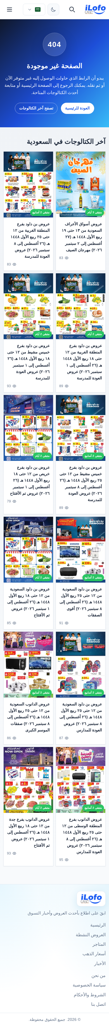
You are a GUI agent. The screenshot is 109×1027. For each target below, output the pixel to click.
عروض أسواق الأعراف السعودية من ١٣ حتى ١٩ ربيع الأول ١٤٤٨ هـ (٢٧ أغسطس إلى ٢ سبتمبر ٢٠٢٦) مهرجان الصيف (82, 237)
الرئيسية (98, 925)
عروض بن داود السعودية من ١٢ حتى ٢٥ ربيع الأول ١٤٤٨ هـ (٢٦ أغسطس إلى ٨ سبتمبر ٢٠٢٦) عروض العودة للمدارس (81, 717)
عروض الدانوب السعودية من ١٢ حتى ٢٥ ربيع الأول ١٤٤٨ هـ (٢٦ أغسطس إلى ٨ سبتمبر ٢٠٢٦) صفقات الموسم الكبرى (28, 717)
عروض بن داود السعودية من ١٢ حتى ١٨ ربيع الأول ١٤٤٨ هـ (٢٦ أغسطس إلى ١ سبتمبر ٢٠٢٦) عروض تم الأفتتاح (28, 602)
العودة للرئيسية (77, 108)
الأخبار (100, 963)
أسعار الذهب (94, 953)
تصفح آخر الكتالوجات (36, 108)
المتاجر (99, 944)
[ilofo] (95, 9)
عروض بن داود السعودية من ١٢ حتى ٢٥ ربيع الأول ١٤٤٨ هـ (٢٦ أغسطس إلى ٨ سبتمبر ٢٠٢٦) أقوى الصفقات (81, 602)
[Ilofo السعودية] (91, 898)
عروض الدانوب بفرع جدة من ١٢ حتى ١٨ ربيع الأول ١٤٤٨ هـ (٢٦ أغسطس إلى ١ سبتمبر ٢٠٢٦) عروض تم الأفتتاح (28, 832)
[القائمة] (9, 9)
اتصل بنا (98, 1004)
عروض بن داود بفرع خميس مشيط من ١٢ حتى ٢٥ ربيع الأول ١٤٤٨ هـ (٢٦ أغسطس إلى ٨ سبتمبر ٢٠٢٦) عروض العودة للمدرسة (81, 483)
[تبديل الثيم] (53, 9)
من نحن (98, 975)
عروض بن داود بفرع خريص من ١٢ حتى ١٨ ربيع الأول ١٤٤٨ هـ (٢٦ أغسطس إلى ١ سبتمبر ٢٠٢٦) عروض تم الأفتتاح (30, 480)
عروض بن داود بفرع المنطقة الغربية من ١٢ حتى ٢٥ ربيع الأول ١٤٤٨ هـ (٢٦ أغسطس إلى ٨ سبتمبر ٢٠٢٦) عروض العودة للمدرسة (30, 240)
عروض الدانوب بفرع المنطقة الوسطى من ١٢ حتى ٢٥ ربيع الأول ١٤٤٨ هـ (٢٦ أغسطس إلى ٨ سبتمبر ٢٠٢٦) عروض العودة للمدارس (82, 835)
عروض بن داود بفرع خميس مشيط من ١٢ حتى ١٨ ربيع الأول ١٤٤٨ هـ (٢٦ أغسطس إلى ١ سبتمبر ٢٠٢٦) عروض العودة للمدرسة (28, 361)
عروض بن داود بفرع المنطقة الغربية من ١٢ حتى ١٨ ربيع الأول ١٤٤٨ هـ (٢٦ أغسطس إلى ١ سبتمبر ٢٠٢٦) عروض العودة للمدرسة (82, 361)
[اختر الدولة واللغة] (34, 9)
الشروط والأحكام (90, 994)
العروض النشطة (91, 934)
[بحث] (72, 9)
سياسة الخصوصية (89, 985)
